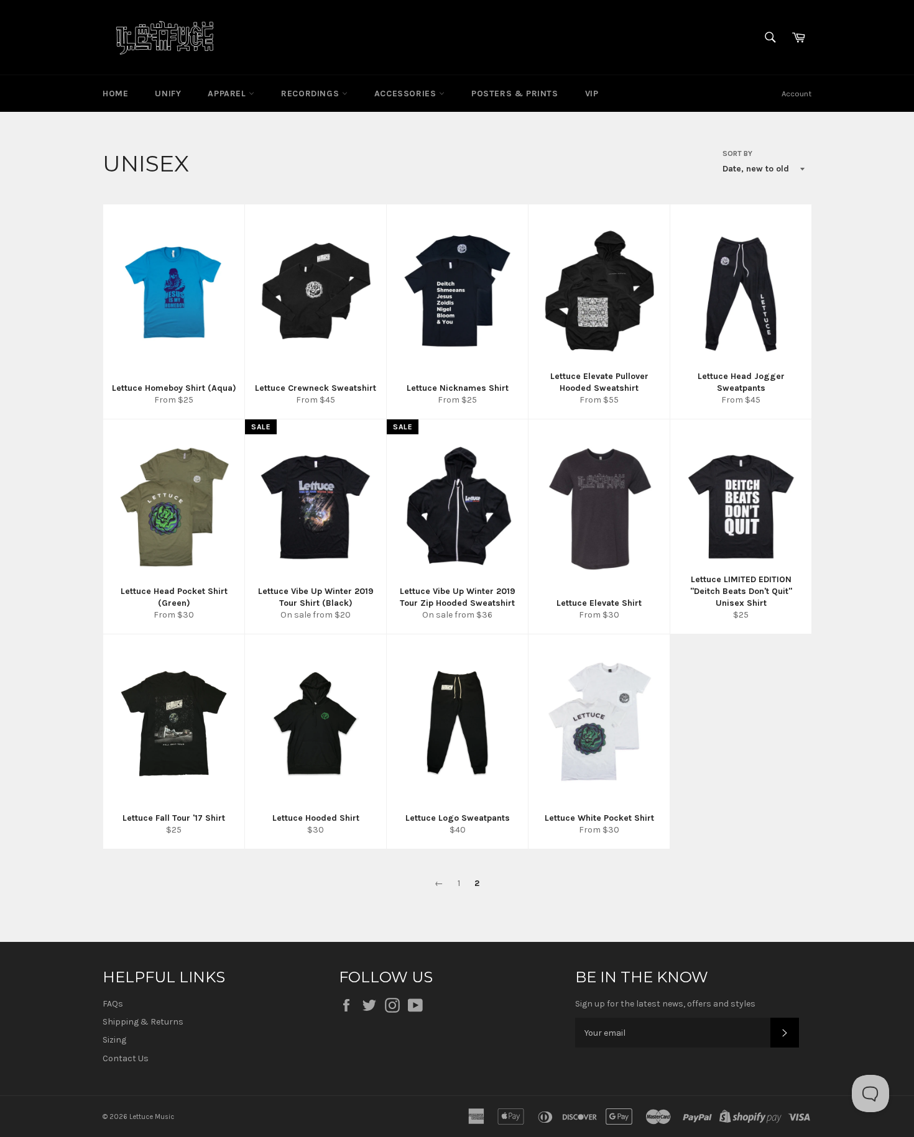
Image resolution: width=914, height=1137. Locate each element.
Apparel (228, 93)
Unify (168, 93)
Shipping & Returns (143, 1021)
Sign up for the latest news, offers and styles (665, 1003)
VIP (592, 93)
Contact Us (126, 1058)
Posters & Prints (514, 93)
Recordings (311, 93)
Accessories (406, 93)
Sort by (737, 153)
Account (796, 93)
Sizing (114, 1039)
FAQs (113, 1003)
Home (115, 93)
